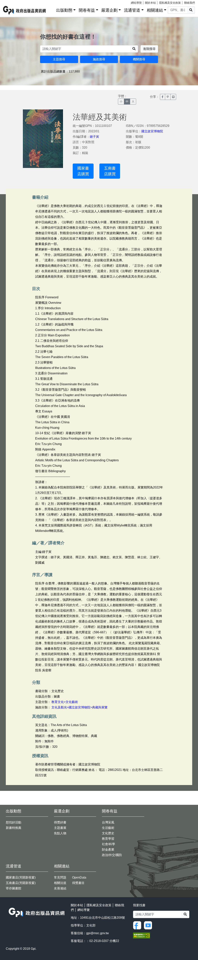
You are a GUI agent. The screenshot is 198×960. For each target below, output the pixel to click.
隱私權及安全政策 (170, 2)
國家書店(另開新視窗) (21, 877)
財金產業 (108, 849)
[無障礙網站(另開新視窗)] (141, 935)
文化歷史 (108, 833)
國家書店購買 (83, 171)
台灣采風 (108, 822)
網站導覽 (136, 2)
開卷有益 (87, 10)
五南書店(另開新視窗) (21, 883)
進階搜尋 (149, 48)
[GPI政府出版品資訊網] (24, 10)
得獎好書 (60, 822)
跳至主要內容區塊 (11, 1)
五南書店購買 (110, 171)
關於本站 (150, 2)
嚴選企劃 (109, 10)
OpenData (79, 877)
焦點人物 (60, 833)
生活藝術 (108, 827)
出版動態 (64, 10)
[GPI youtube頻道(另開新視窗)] (149, 925)
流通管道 (132, 10)
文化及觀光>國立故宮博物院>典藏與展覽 (79, 707)
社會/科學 (108, 844)
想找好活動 (13, 822)
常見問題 (60, 877)
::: (52, 9)
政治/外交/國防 (112, 855)
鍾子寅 (94, 136)
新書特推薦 (13, 827)
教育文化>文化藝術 (64, 702)
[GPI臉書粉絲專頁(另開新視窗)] (138, 925)
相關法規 (60, 883)
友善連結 (60, 888)
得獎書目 (78, 883)
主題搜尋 (59, 59)
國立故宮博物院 (152, 131)
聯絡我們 (189, 2)
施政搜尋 (99, 59)
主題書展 (60, 827)
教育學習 (108, 838)
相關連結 (155, 10)
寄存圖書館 (13, 888)
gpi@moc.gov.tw (97, 933)
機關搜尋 (139, 59)
